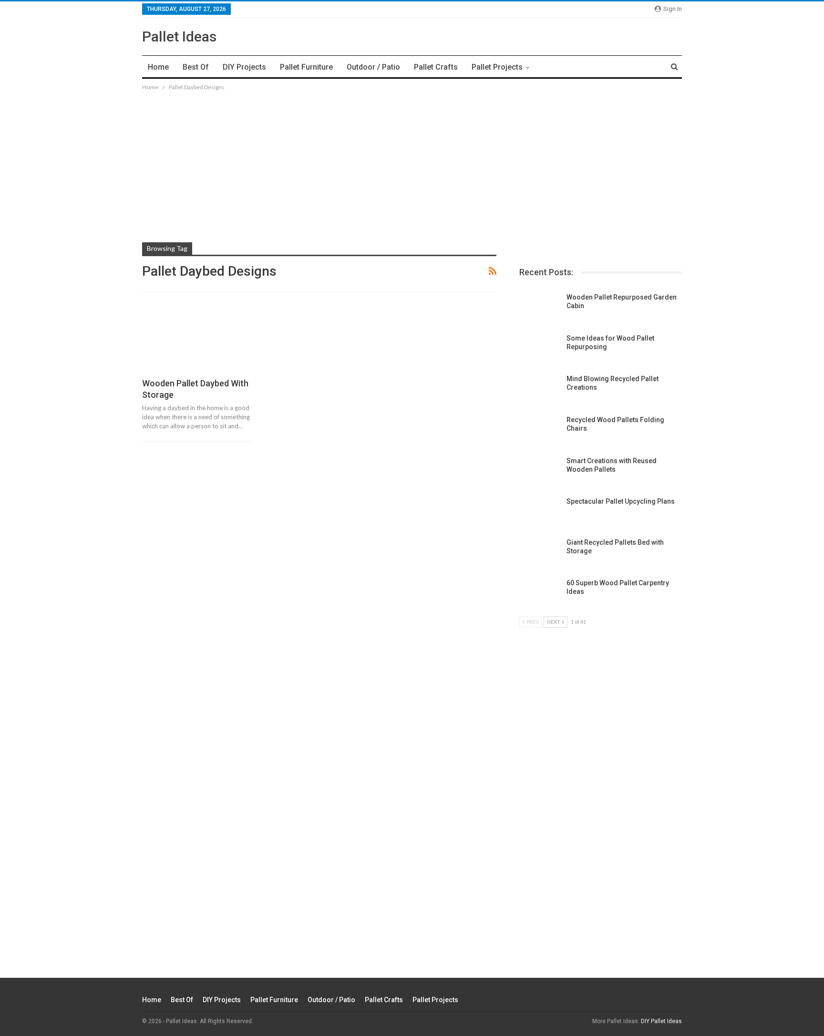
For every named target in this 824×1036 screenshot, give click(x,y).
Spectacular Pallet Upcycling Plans (620, 501)
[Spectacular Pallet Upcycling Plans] (539, 512)
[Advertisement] (412, 159)
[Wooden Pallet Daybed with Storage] (197, 339)
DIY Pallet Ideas (661, 1021)
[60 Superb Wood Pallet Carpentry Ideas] (539, 594)
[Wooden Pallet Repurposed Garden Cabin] (539, 308)
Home (158, 67)
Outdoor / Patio (373, 67)
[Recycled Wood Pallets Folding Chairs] (539, 430)
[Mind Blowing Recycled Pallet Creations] (539, 389)
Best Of (196, 67)
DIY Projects (244, 67)
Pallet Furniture (306, 67)
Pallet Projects (497, 67)
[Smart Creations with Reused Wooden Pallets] (539, 471)
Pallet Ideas (179, 36)
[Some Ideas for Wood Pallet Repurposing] (539, 349)
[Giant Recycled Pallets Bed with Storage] (539, 553)
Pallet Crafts (436, 67)
